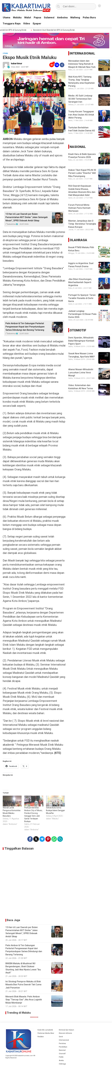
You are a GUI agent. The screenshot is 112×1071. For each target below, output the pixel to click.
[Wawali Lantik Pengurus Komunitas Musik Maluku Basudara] (12, 801)
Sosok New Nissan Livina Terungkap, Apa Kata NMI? (81, 355)
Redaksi (41, 1036)
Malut (27, 17)
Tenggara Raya (11, 23)
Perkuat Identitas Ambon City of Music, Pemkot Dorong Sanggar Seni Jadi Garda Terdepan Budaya (33, 814)
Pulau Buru (89, 17)
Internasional (64, 1040)
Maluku (17, 17)
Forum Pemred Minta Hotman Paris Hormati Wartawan (79, 208)
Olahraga (62, 1064)
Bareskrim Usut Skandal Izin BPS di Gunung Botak (48, 30)
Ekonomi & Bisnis (65, 1033)
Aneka (61, 1060)
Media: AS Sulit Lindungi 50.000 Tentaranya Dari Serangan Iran (80, 99)
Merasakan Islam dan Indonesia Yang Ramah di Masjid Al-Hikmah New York (81, 64)
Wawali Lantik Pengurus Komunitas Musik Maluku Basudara (11, 811)
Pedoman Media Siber (46, 1033)
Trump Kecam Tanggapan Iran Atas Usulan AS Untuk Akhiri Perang (81, 114)
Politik (61, 1057)
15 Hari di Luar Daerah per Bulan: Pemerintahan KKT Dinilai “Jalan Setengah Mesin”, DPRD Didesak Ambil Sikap (26, 217)
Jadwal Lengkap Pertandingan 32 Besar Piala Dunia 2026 (82, 314)
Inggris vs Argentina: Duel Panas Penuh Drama (80, 265)
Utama (6, 17)
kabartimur (16, 63)
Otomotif (62, 1053)
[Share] (62, 65)
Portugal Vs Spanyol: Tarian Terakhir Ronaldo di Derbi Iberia (82, 298)
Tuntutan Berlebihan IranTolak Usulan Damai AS (81, 129)
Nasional (62, 1050)
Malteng (75, 17)
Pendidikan (63, 1047)
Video (26, 23)
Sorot (61, 1036)
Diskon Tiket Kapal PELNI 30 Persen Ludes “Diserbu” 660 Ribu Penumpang (82, 173)
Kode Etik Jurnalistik (45, 1030)
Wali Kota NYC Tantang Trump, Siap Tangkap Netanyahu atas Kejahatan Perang (81, 81)
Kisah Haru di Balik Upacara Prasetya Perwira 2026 (82, 156)
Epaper (37, 23)
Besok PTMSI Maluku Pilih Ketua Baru (81, 249)
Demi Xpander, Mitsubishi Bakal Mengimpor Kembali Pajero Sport (81, 340)
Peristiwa (62, 1043)
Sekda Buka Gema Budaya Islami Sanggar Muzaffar (55, 810)
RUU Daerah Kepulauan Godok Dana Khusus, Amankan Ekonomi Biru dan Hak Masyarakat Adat (81, 190)
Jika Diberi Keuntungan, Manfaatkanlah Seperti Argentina (80, 282)
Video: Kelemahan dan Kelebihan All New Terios (80, 387)
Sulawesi (49, 17)
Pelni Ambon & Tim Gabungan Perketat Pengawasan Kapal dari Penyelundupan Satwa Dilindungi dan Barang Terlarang (25, 327)
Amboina (62, 17)
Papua (37, 17)
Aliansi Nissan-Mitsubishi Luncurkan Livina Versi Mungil (80, 372)
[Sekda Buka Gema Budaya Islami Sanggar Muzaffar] (55, 801)
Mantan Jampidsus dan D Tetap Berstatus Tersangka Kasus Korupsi (82, 224)
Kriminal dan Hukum (66, 1030)
